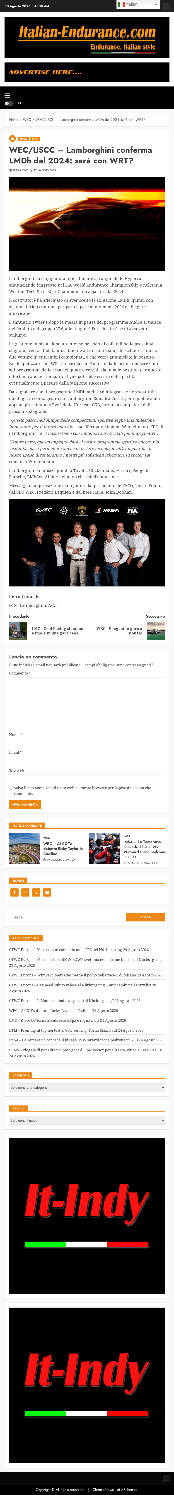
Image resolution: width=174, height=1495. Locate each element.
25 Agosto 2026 (58, 860)
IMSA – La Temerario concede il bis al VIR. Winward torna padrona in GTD (144, 849)
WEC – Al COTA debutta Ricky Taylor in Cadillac (63, 848)
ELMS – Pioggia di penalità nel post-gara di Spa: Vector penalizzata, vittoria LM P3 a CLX (85, 1050)
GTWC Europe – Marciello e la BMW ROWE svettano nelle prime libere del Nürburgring (85, 959)
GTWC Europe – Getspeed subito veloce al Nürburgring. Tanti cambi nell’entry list (80, 985)
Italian (131, 4)
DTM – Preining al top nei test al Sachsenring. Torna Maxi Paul (63, 1030)
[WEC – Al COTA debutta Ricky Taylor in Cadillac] (24, 848)
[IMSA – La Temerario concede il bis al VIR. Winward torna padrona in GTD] (104, 848)
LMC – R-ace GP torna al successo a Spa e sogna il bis (54, 1020)
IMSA (23, 139)
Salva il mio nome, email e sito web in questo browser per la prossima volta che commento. (82, 790)
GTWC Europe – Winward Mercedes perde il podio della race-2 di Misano (72, 975)
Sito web (16, 770)
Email (15, 752)
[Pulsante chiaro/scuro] (9, 103)
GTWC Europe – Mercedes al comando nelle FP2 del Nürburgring (65, 949)
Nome (15, 734)
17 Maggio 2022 (45, 170)
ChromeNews (103, 1489)
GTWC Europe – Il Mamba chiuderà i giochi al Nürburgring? (61, 1000)
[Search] (20, 103)
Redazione (20, 170)
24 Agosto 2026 (138, 863)
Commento (20, 673)
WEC (35, 139)
